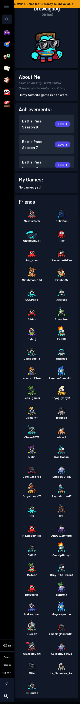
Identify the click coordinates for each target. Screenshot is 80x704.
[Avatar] (7, 92)
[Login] (7, 684)
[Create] (7, 44)
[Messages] (7, 68)
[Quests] (7, 80)
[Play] (7, 32)
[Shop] (7, 104)
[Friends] (7, 56)
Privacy (7, 664)
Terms (6, 657)
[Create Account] (7, 696)
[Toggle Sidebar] (6, 6)
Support (6, 672)
